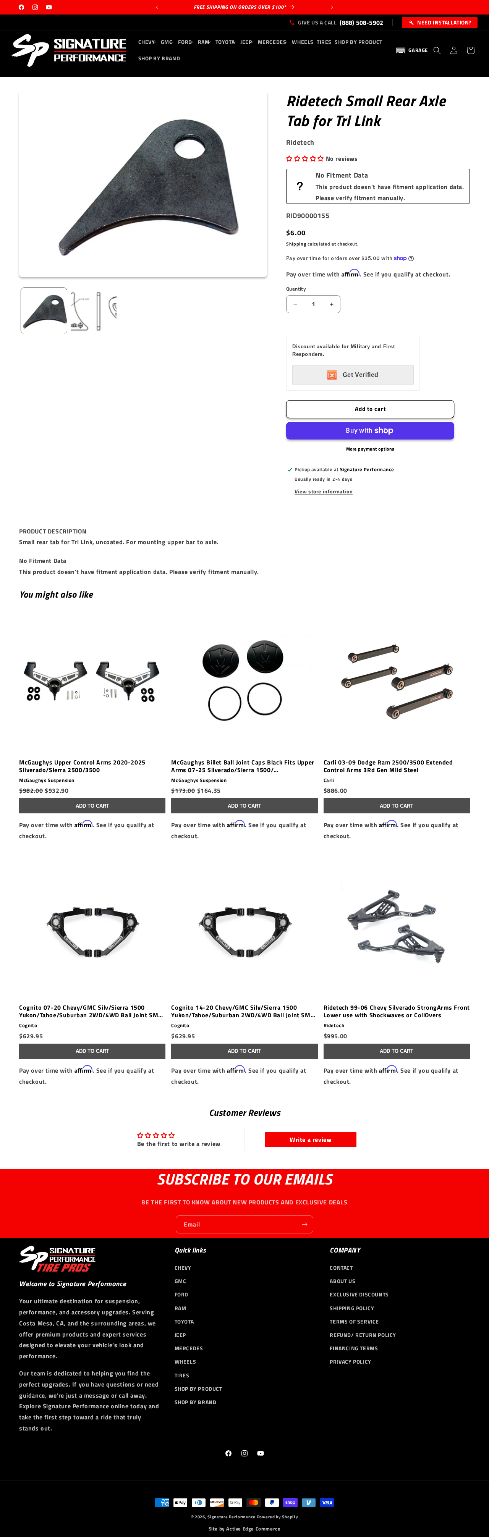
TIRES (182, 1375)
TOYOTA (184, 1321)
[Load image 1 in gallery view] (44, 311)
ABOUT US (342, 1281)
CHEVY (183, 1268)
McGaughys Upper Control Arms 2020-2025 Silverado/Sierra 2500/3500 (82, 766)
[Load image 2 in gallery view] (94, 311)
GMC (180, 1281)
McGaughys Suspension (46, 780)
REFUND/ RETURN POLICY (363, 1335)
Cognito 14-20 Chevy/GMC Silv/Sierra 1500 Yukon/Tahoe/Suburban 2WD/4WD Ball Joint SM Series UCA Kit (240, 1011)
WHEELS (185, 1362)
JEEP (180, 1335)
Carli (329, 780)
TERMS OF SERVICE (354, 1321)
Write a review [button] (310, 1139)
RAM (180, 1308)
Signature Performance (231, 1517)
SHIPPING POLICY (352, 1308)
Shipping (296, 243)
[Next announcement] (332, 7)
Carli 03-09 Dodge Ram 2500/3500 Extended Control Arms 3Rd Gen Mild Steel (388, 766)
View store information (324, 491)
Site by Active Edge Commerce (245, 1528)
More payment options (370, 449)
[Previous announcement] (157, 7)
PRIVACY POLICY (350, 1362)
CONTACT (341, 1268)
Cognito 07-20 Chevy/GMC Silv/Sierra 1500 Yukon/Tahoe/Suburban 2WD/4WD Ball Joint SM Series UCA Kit (88, 1011)
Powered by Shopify (277, 1517)
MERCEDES (189, 1349)
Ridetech (334, 1026)
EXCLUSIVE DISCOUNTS (359, 1295)
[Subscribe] (304, 1224)
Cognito (28, 1026)
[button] (148, 42)
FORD (181, 1295)
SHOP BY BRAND (196, 1402)
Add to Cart (92, 806)
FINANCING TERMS (354, 1349)
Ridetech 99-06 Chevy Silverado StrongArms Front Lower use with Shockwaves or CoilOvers (397, 1011)
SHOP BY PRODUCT (198, 1389)
